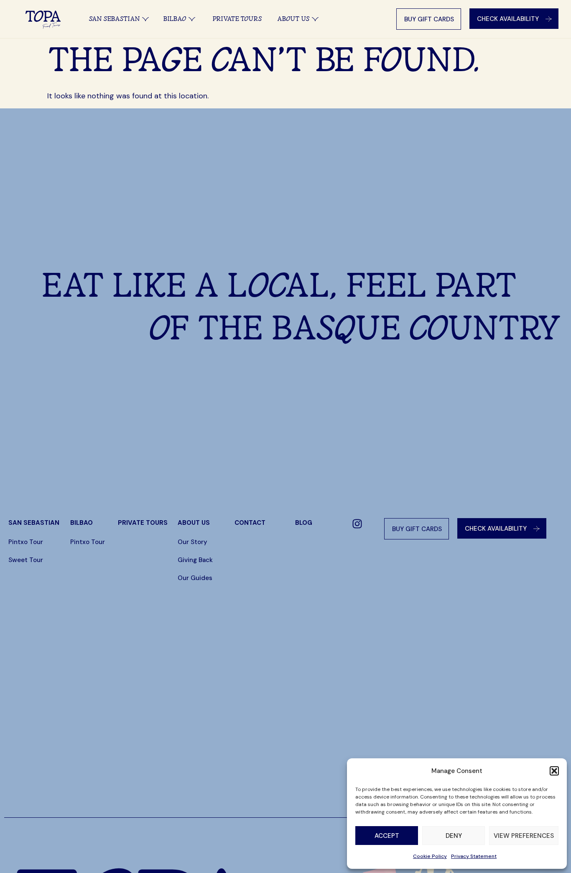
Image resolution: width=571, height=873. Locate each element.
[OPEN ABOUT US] (315, 19)
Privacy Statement (474, 856)
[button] (554, 771)
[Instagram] (357, 523)
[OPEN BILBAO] (192, 19)
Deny (454, 836)
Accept (387, 836)
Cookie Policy (430, 856)
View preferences (524, 836)
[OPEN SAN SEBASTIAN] (145, 19)
